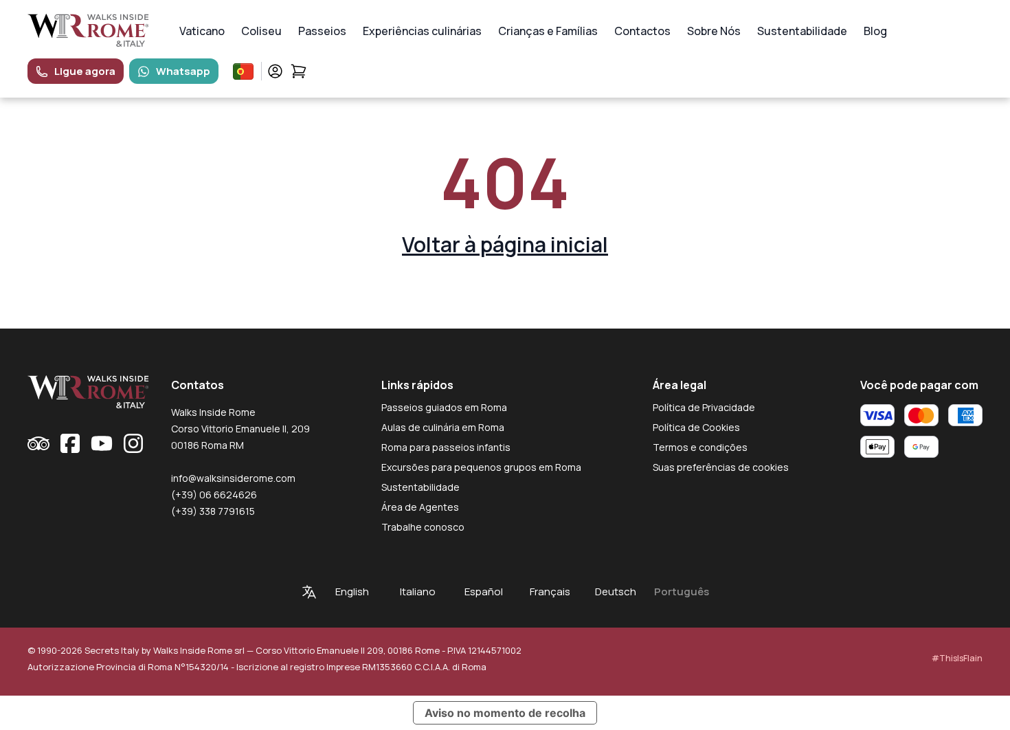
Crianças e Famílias (548, 30)
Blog (875, 30)
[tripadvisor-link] (38, 443)
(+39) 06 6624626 (214, 494)
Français (550, 591)
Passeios (322, 30)
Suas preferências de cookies (721, 467)
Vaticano (202, 30)
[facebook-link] (70, 443)
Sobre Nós (714, 30)
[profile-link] (275, 71)
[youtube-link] (102, 443)
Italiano (418, 591)
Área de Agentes (420, 506)
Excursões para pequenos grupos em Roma (481, 467)
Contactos (642, 30)
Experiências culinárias (422, 30)
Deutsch (615, 591)
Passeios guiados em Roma (444, 407)
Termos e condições (700, 447)
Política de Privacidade (704, 407)
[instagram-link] (133, 443)
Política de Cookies (696, 427)
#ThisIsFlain (957, 658)
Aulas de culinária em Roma (442, 427)
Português (681, 591)
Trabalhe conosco (422, 526)
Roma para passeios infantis (445, 447)
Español (483, 591)
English (352, 591)
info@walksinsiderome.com (233, 478)
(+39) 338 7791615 (213, 511)
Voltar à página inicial (505, 244)
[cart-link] (298, 71)
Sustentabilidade (802, 30)
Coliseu (261, 30)
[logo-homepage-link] (88, 30)
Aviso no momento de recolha (505, 713)
